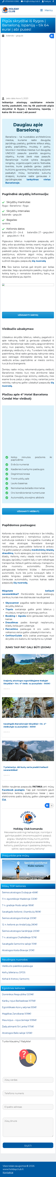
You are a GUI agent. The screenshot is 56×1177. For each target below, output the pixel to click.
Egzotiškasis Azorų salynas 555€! (19, 1007)
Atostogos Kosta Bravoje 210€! (18, 950)
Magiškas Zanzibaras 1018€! (16, 1013)
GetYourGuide (13, 635)
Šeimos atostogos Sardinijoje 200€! (20, 931)
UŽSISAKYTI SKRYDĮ (28, 315)
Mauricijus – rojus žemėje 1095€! (19, 1020)
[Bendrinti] (51, 36)
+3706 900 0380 (11, 1)
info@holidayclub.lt (31, 1)
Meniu (49, 10)
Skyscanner (12, 603)
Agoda (22, 616)
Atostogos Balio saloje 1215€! (17, 1033)
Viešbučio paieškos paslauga (17, 966)
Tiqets (9, 609)
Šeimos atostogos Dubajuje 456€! (20, 892)
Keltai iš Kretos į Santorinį (15, 979)
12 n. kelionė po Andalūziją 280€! (20, 924)
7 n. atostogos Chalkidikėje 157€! (19, 937)
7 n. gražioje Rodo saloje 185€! (18, 905)
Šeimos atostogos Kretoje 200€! (19, 918)
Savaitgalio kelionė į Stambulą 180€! (21, 911)
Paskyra (47, 1)
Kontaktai (8, 1172)
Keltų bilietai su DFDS (13, 972)
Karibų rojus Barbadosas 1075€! (19, 1001)
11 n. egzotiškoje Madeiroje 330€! (19, 899)
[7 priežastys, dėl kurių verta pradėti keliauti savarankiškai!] (28, 751)
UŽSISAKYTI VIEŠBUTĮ (28, 511)
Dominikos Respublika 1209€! (18, 994)
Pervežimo (11, 629)
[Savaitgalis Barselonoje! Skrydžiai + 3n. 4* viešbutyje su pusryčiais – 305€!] (28, 707)
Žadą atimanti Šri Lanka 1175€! (18, 1026)
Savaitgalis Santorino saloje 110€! (19, 944)
